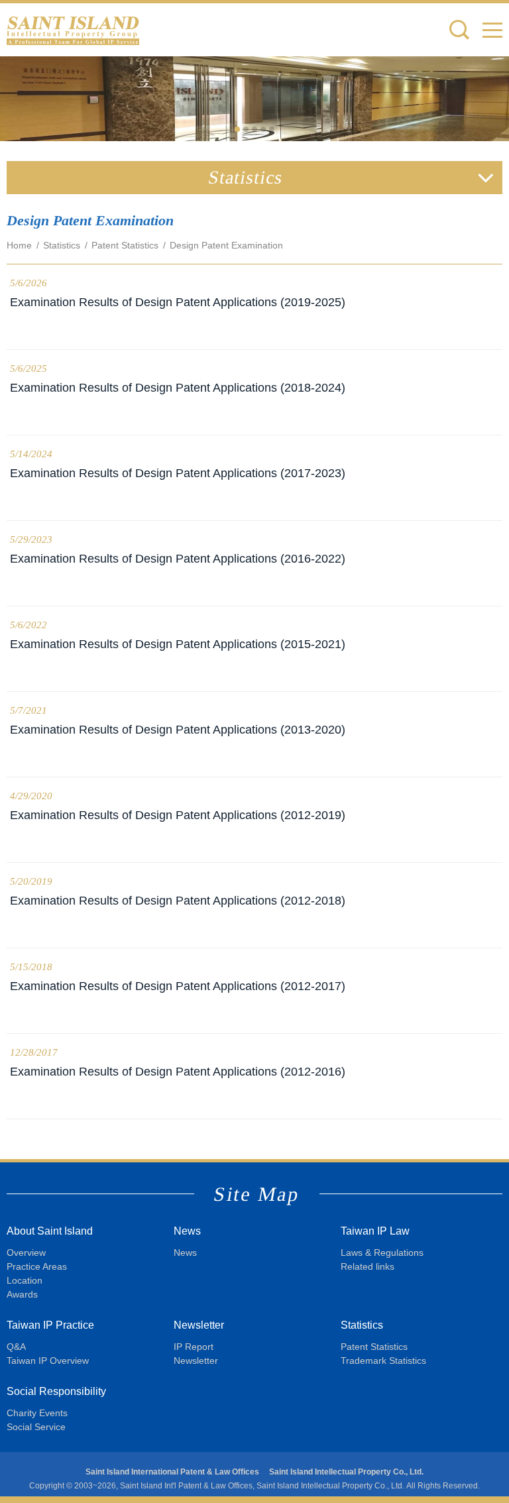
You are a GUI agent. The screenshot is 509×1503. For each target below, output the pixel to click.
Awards (22, 1294)
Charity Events (37, 1413)
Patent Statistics (124, 245)
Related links (367, 1266)
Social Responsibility (56, 1391)
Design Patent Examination (226, 245)
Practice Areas (37, 1266)
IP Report (193, 1346)
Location (24, 1280)
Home (19, 245)
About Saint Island (50, 1231)
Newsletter (199, 1325)
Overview (26, 1252)
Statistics (61, 245)
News (187, 1231)
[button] (492, 29)
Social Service (36, 1426)
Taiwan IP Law (375, 1231)
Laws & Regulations (382, 1252)
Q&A (16, 1346)
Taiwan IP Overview (48, 1360)
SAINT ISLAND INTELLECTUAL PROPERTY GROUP (73, 29)
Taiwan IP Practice (50, 1325)
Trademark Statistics (383, 1360)
